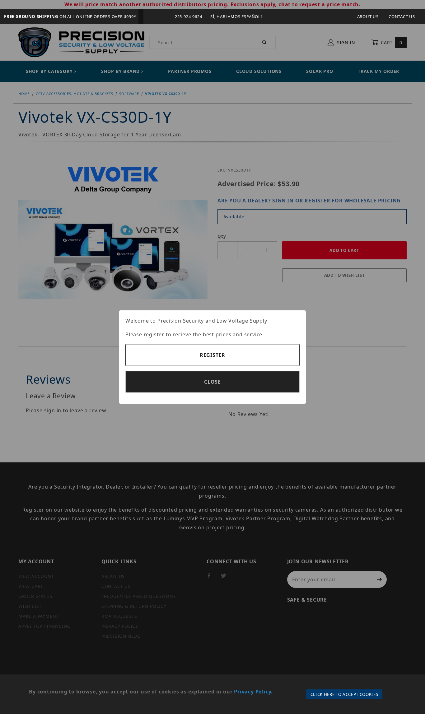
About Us (368, 16)
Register (212, 355)
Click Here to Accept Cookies (344, 694)
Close (212, 381)
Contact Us (402, 16)
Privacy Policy (252, 691)
